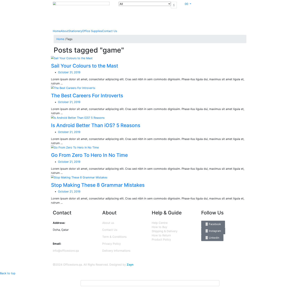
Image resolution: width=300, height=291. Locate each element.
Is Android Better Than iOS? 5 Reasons (95, 125)
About (65, 31)
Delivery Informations (116, 250)
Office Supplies (92, 31)
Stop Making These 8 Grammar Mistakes (98, 185)
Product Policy (161, 239)
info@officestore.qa (66, 250)
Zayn (130, 264)
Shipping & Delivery (164, 231)
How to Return (161, 235)
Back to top (7, 273)
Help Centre (160, 223)
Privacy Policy (111, 243)
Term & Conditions (114, 236)
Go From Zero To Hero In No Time (89, 155)
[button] (188, 4)
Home (57, 31)
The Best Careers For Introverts (87, 96)
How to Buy (159, 227)
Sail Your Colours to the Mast (84, 66)
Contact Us (109, 31)
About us (108, 223)
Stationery (75, 31)
